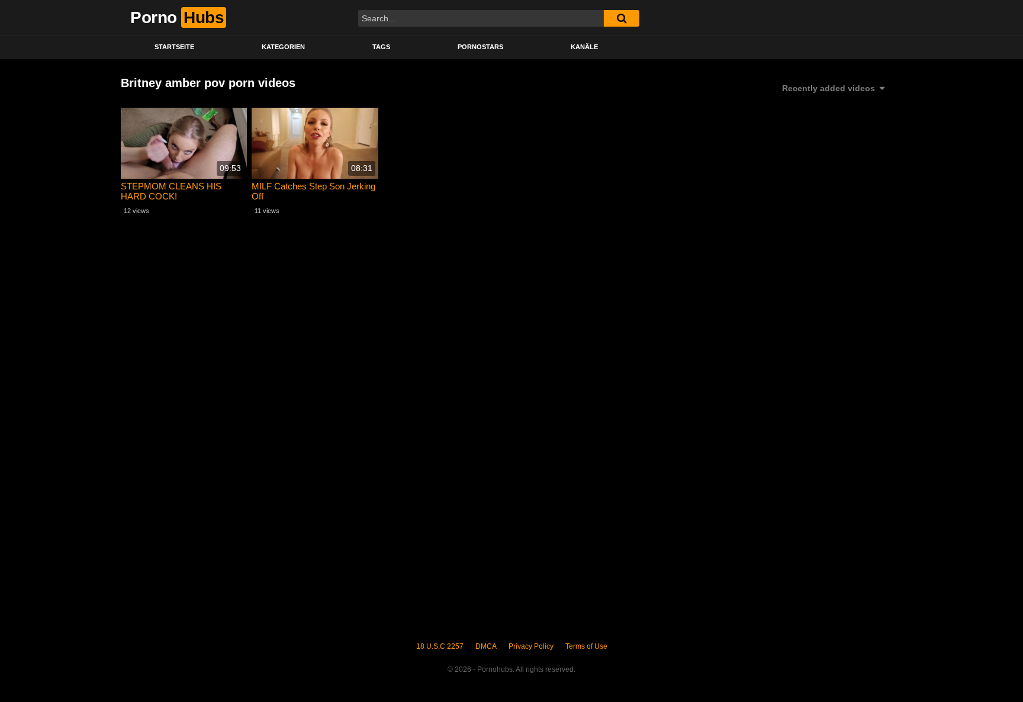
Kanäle (584, 46)
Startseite (174, 46)
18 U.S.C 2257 (440, 646)
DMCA (486, 646)
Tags (381, 46)
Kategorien (283, 46)
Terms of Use (586, 646)
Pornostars (480, 46)
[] (621, 18)
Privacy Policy (531, 646)
